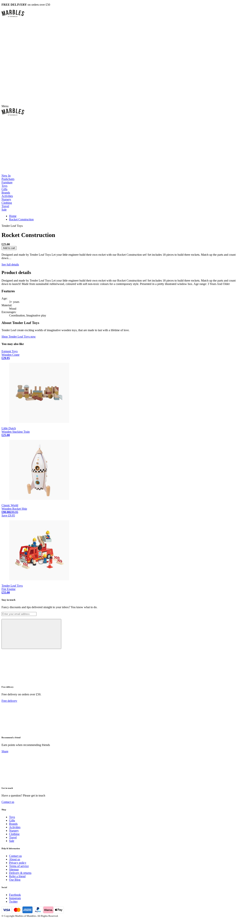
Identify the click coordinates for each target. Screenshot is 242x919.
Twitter (13, 901)
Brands (6, 192)
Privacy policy (17, 862)
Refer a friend (17, 876)
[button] (121, 13)
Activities (7, 196)
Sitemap (14, 869)
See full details (10, 264)
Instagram (15, 898)
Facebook (15, 894)
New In (6, 175)
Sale (4, 209)
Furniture (7, 182)
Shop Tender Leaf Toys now (19, 336)
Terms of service (19, 866)
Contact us (8, 802)
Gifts (4, 189)
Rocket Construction (21, 219)
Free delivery (9, 700)
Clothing (7, 202)
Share (5, 751)
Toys (4, 185)
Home (12, 216)
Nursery (6, 199)
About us (14, 859)
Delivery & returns (20, 872)
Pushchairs (8, 179)
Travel (5, 206)
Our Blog (14, 879)
